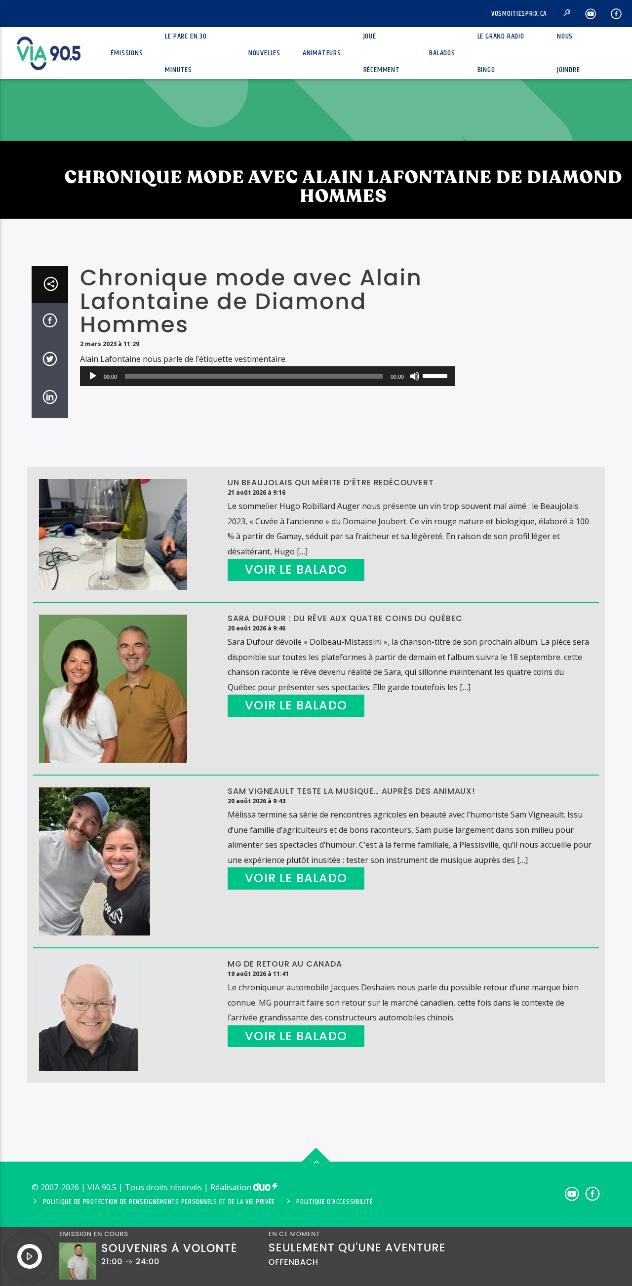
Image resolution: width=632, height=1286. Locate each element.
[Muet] (415, 376)
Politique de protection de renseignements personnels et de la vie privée (159, 1202)
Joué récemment (381, 53)
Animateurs (322, 53)
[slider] (436, 375)
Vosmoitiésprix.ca (519, 13)
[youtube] (591, 13)
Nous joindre (568, 53)
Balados (442, 53)
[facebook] (616, 13)
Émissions (127, 53)
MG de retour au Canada (285, 964)
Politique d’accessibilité (334, 1202)
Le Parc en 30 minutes (185, 53)
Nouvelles (264, 53)
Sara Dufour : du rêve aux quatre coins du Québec (345, 618)
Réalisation (231, 1187)
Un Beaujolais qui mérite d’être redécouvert (331, 482)
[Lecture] (93, 376)
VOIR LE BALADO (296, 569)
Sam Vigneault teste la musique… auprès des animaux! (351, 791)
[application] (267, 376)
